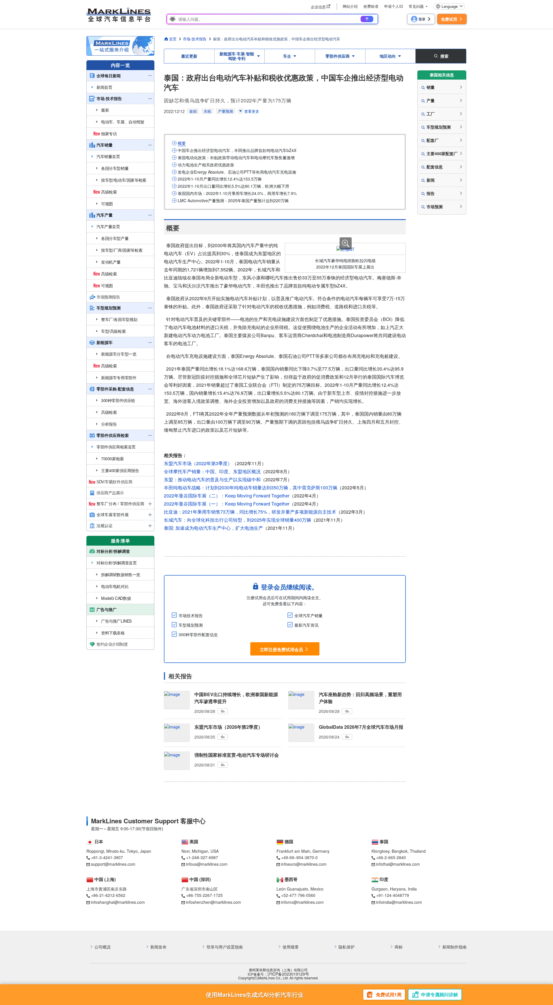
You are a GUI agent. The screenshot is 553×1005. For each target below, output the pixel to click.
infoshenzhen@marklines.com (213, 902)
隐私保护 (346, 946)
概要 (182, 143)
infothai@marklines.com (398, 864)
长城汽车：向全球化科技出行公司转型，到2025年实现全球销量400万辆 (237, 519)
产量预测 (225, 111)
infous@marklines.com (207, 864)
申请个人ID (393, 6)
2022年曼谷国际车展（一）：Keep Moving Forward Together (226, 503)
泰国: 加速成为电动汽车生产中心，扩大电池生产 (213, 528)
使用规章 (291, 946)
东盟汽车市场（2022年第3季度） (198, 463)
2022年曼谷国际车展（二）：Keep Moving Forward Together (226, 495)
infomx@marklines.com (302, 902)
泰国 (193, 111)
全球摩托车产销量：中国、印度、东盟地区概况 (212, 471)
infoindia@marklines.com (399, 902)
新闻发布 (158, 946)
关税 (207, 111)
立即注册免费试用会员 (281, 649)
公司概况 (102, 946)
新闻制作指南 (454, 946)
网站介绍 (350, 6)
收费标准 (370, 6)
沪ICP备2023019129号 (288, 974)
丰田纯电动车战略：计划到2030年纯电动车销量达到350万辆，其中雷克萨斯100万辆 (250, 487)
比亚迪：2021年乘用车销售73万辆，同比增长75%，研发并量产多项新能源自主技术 (250, 511)
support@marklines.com (113, 864)
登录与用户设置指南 (225, 946)
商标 (399, 946)
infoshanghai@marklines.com (118, 902)
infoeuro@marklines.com (304, 864)
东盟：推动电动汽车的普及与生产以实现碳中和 (212, 479)
